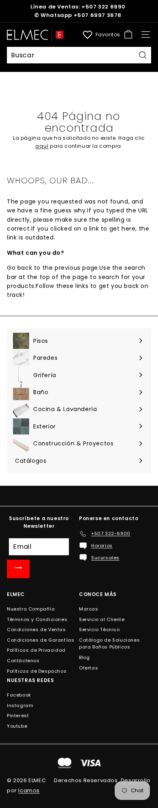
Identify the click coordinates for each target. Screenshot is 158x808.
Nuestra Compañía (31, 609)
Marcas (88, 609)
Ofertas (88, 668)
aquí (41, 146)
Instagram (20, 705)
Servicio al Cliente (101, 619)
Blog (84, 657)
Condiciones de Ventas (36, 629)
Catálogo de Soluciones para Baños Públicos (109, 644)
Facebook (19, 695)
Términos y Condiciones (37, 619)
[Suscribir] (18, 569)
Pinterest (18, 715)
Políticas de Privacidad (36, 650)
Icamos (29, 790)
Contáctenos (23, 660)
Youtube (17, 726)
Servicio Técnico (99, 629)
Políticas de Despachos (36, 671)
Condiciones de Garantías (40, 640)
